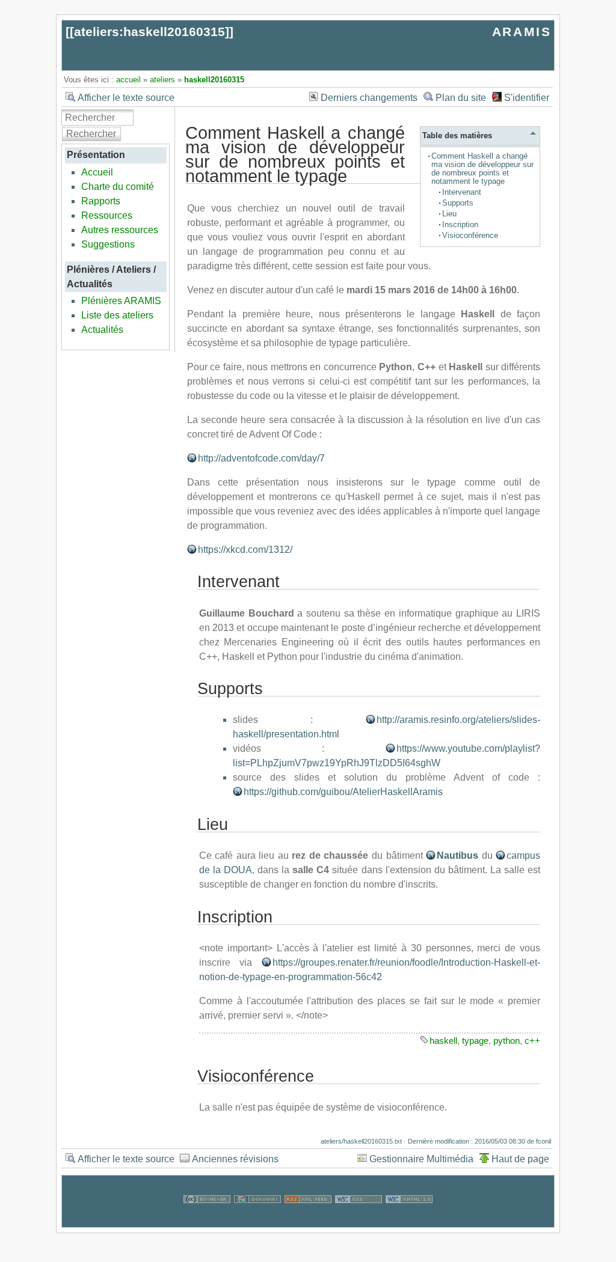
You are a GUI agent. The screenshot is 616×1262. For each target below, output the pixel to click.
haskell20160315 (214, 79)
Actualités (102, 330)
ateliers (162, 79)
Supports (457, 202)
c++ (532, 1040)
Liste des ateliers (117, 315)
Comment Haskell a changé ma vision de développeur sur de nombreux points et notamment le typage (482, 168)
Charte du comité (117, 186)
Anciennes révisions (235, 1159)
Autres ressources (119, 230)
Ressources (106, 215)
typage (475, 1040)
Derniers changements (369, 98)
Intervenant (461, 192)
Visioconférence (470, 235)
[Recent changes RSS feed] (308, 1220)
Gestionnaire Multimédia (421, 1159)
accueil (128, 79)
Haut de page (520, 1159)
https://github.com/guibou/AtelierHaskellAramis (343, 792)
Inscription (460, 224)
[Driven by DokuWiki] (257, 1220)
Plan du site (461, 98)
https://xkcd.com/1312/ (245, 549)
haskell (443, 1040)
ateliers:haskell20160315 (149, 31)
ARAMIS (522, 31)
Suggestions (108, 244)
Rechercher (91, 134)
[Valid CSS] (358, 1220)
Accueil (97, 172)
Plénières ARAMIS (121, 301)
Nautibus (457, 855)
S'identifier (526, 98)
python (506, 1040)
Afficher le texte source (126, 98)
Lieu (449, 213)
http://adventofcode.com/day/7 (261, 458)
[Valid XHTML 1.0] (409, 1220)
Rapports (100, 201)
